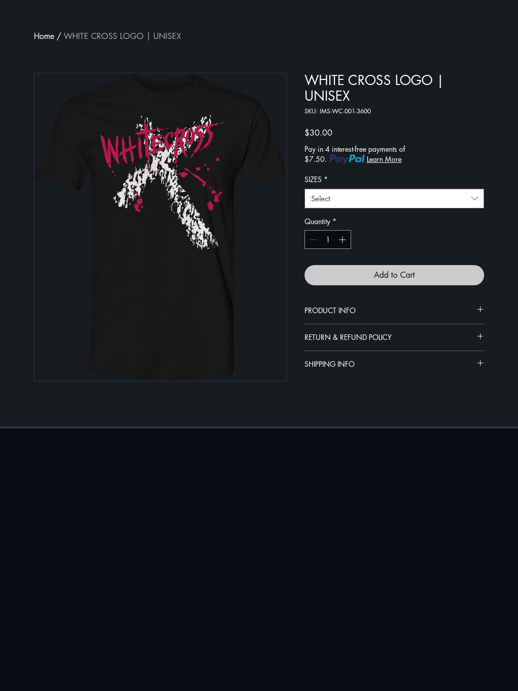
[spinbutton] (328, 239)
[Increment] (343, 239)
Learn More (384, 159)
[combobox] (394, 198)
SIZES (316, 179)
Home (44, 36)
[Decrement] (312, 239)
